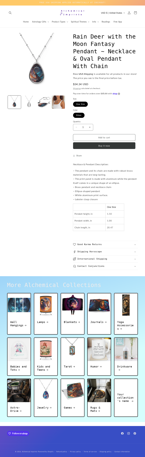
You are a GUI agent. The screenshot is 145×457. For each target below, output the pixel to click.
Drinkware (124, 366)
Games (68, 407)
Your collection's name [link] (125, 398)
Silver (79, 115)
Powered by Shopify (46, 451)
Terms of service (90, 451)
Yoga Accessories (125, 325)
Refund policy (61, 451)
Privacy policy (75, 451)
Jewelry (43, 407)
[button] (10, 13)
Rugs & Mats (95, 409)
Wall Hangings (17, 324)
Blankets (70, 322)
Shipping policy (106, 451)
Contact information (122, 451)
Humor (94, 366)
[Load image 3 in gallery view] (43, 102)
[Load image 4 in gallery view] (58, 102)
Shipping (77, 88)
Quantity (77, 121)
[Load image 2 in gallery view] (29, 102)
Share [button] (79, 155)
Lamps (41, 322)
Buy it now (104, 145)
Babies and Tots (18, 368)
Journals (97, 322)
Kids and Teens (43, 368)
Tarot (68, 366)
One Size (80, 104)
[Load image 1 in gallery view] (14, 102)
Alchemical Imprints (29, 451)
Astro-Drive (15, 409)
